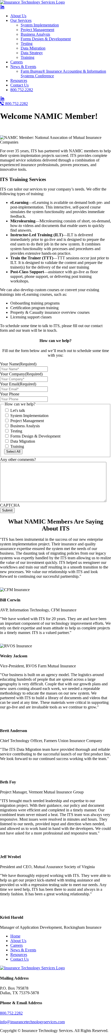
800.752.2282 (21, 90)
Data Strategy (32, 53)
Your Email (18, 384)
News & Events (23, 66)
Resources (18, 80)
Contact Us (19, 85)
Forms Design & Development (46, 39)
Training (27, 57)
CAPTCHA (10, 505)
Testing (27, 43)
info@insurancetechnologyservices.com (32, 1022)
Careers (16, 62)
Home (15, 936)
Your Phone (9, 394)
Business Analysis (35, 34)
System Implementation (40, 25)
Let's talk (17, 410)
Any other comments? (18, 459)
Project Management (37, 29)
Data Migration (33, 48)
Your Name (18, 364)
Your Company (21, 374)
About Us (18, 16)
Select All (13, 451)
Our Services (20, 20)
